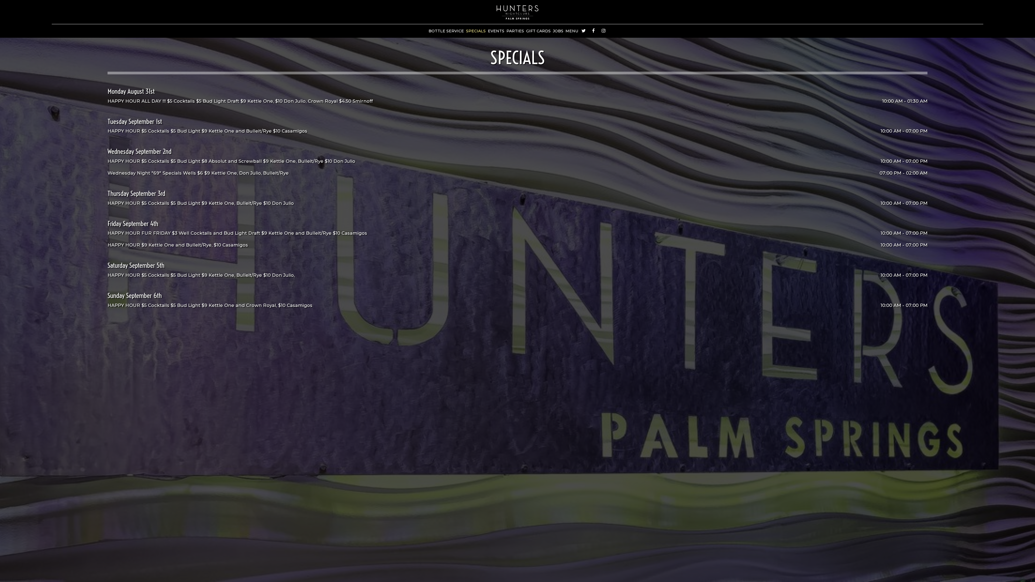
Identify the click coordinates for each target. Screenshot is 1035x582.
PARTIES (515, 31)
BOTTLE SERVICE (446, 31)
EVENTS (496, 31)
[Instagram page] (603, 30)
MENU (571, 31)
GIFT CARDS (538, 31)
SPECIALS (476, 31)
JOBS (558, 31)
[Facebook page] (593, 30)
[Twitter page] (583, 30)
